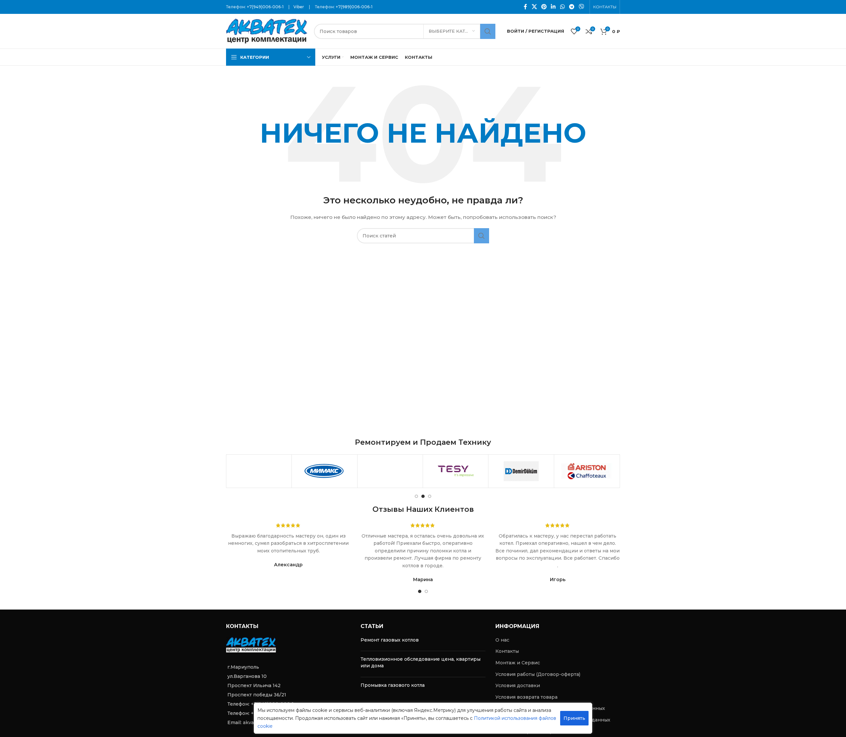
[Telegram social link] (571, 7)
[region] (423, 718)
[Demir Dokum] (521, 471)
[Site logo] (266, 31)
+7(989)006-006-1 (354, 6)
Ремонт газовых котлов (390, 640)
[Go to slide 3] (429, 496)
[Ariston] (258, 471)
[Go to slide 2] (423, 496)
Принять (574, 718)
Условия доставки (517, 685)
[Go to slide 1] (416, 496)
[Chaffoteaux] (586, 471)
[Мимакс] (324, 471)
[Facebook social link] (525, 7)
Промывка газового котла (393, 685)
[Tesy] (455, 471)
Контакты (507, 651)
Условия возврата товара (526, 697)
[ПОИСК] (487, 31)
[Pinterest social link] (544, 7)
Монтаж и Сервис (517, 663)
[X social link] (534, 7)
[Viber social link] (581, 7)
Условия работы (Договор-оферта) (537, 674)
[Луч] (390, 471)
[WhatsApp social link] (562, 7)
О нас (502, 640)
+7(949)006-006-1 (265, 6)
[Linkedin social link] (553, 7)
